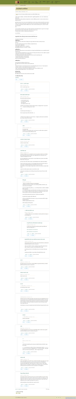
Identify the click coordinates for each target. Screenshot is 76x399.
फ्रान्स (21, 260)
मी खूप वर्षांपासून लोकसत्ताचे (24, 373)
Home (21, 2)
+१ (23, 338)
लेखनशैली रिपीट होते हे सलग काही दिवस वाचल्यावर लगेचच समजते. (35, 239)
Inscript (74, 397)
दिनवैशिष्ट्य (44, 1)
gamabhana (71, 397)
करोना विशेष (52, 2)
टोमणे (21, 326)
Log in (22, 89)
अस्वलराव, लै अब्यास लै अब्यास (25, 139)
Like (16, 79)
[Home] (17, 2)
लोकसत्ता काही (22, 357)
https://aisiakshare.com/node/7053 (32, 229)
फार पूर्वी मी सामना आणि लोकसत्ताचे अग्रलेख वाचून (34, 222)
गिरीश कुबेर (24, 180)
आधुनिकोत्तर (17, 77)
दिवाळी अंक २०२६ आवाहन (57, 2)
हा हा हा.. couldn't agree (24, 83)
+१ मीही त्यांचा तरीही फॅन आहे (29, 210)
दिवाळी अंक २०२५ (25, 2)
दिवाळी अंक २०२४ (48, 2)
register (26, 89)
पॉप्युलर (33, 2)
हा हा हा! (21, 283)
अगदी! (23, 125)
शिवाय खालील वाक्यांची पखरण (25, 94)
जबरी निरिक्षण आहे (23, 150)
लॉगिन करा (40, 2)
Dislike (21, 79)
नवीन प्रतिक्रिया (36, 2)
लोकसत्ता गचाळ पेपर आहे (24, 272)
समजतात (24, 314)
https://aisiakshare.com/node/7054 (32, 231)
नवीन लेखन (29, 2)
